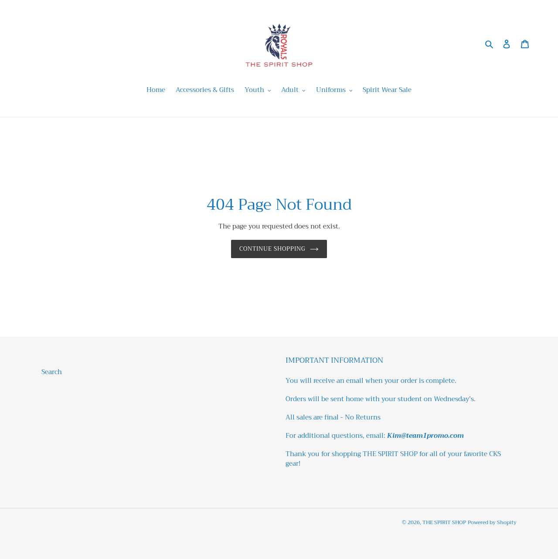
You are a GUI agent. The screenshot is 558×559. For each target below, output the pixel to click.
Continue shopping (272, 249)
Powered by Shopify (492, 522)
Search (51, 372)
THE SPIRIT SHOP (444, 522)
